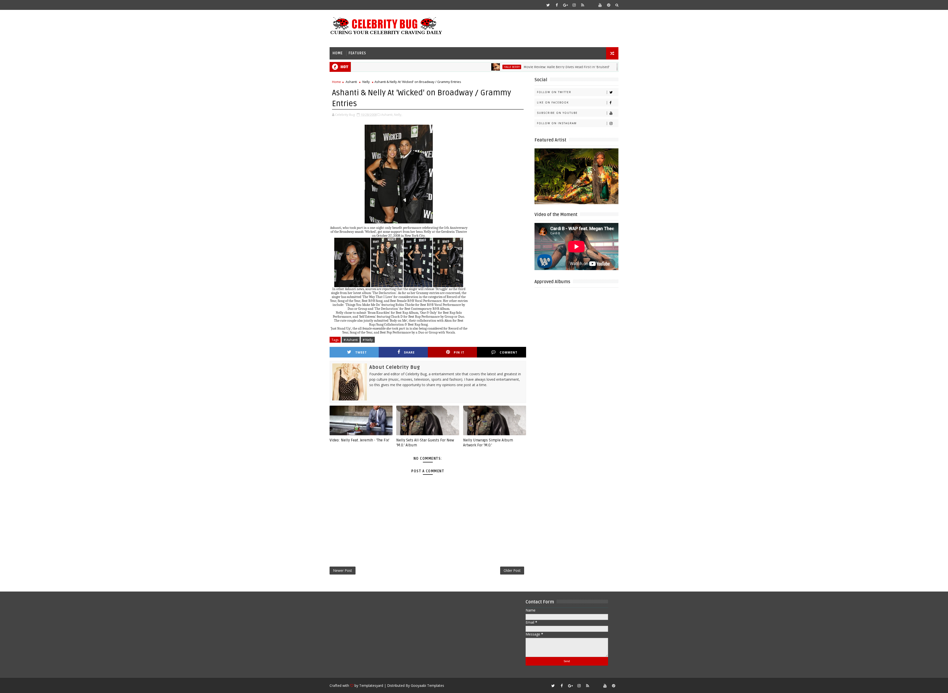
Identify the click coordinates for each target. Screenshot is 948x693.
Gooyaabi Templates (427, 685)
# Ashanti (351, 339)
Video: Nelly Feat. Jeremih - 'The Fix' (359, 440)
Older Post (512, 570)
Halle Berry (485, 67)
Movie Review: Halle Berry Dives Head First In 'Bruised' (539, 67)
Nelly (366, 81)
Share (409, 352)
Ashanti (351, 81)
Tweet (361, 352)
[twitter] (548, 5)
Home (338, 53)
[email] (591, 5)
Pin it (459, 352)
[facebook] (556, 5)
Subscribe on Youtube (557, 113)
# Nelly (368, 339)
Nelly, (398, 114)
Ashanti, (387, 114)
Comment (508, 352)
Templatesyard (371, 685)
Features (357, 53)
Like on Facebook (553, 102)
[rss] (582, 5)
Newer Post (342, 570)
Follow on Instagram (557, 123)
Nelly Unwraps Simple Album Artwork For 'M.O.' (488, 442)
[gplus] (565, 5)
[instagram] (574, 5)
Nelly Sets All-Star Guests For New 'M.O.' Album (425, 442)
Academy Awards (613, 67)
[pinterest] (608, 5)
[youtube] (600, 5)
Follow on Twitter (554, 92)
